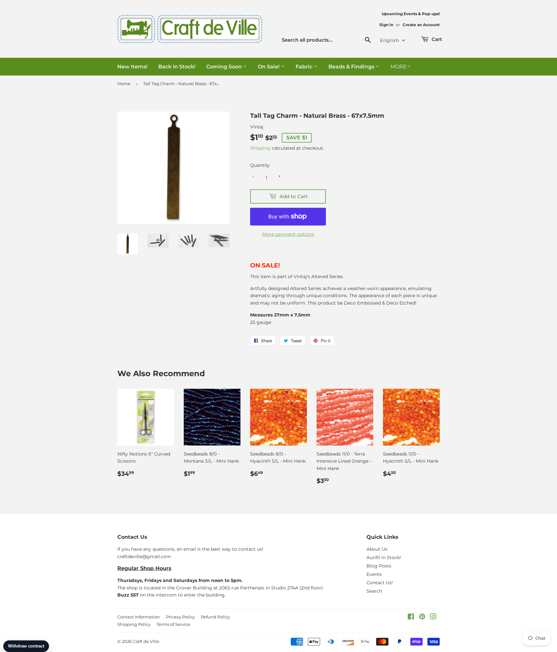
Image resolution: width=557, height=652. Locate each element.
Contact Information (138, 616)
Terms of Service (173, 624)
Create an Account (421, 24)
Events (374, 574)
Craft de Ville (146, 641)
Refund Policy (215, 616)
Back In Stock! (176, 67)
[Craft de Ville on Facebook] (410, 617)
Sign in (386, 24)
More (398, 67)
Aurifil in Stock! (383, 557)
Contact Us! (379, 583)
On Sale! (269, 67)
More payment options (288, 234)
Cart (436, 39)
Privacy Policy (180, 616)
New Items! (132, 67)
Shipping (260, 148)
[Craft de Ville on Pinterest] (422, 617)
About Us (376, 549)
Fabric (305, 67)
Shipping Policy (134, 624)
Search (374, 591)
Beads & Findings (352, 67)
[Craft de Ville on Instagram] (433, 617)
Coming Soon (224, 67)
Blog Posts (378, 566)
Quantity (260, 165)
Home (124, 83)
